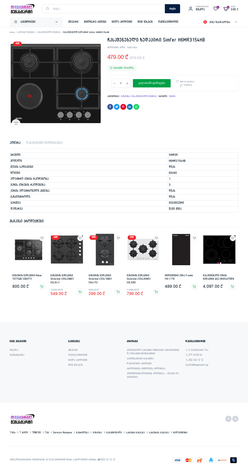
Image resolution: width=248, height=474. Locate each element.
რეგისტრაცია (17, 355)
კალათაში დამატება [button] (41, 286)
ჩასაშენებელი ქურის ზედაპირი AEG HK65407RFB (218, 277)
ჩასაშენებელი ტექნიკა (49, 32)
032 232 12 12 (196, 360)
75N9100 (37, 433)
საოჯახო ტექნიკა (26, 32)
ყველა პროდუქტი (122, 22)
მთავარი (73, 22)
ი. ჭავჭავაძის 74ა (198, 350)
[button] (16, 123)
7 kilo (13, 433)
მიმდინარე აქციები (95, 22)
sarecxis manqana (63, 433)
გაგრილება (83, 433)
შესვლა (14, 350)
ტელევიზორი (180, 433)
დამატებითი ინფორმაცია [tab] (44, 143)
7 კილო (24, 433)
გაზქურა (125, 97)
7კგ (47, 433)
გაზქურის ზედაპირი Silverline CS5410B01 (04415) (100, 279)
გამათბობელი (114, 433)
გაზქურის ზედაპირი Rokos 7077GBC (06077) (27, 277)
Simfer (172, 97)
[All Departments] (36, 22)
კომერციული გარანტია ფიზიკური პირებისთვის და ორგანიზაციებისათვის (153, 352)
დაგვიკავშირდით (168, 22)
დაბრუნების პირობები (139, 364)
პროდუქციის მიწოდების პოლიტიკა (146, 369)
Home (12, 32)
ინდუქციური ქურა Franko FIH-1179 (179, 277)
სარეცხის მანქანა (159, 433)
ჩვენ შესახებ (145, 22)
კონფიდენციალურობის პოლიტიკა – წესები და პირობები (153, 375)
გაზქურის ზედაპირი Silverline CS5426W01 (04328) (139, 279)
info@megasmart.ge (199, 365)
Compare (188, 85)
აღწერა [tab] (15, 143)
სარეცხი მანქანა (136, 433)
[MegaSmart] (22, 9)
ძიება (172, 8)
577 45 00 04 (195, 355)
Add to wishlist (187, 82)
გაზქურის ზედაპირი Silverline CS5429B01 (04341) (62, 279)
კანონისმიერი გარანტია (140, 359)
